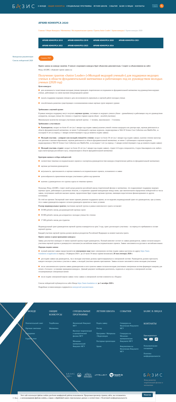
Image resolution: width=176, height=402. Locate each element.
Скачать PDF (46, 58)
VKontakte (146, 340)
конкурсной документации (82, 287)
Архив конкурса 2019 (78, 40)
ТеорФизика (54, 323)
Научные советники (33, 328)
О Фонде (42, 6)
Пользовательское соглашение (150, 347)
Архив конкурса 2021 (129, 40)
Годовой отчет (31, 339)
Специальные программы (79, 6)
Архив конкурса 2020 (103, 40)
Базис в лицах (126, 6)
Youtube (151, 340)
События (113, 6)
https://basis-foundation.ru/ (87, 283)
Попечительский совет (34, 323)
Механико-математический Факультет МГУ (79, 343)
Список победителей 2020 (23, 60)
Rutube (156, 340)
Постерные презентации (105, 341)
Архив (98, 346)
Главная (41, 31)
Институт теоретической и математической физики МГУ (82, 333)
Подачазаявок (155, 5)
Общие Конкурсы (56, 6)
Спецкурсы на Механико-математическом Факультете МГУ (126, 337)
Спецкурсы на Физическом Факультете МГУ (129, 325)
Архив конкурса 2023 (78, 45)
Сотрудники (30, 333)
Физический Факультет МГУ (82, 324)
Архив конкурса (118, 31)
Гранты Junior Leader (102, 31)
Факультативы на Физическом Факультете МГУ (129, 348)
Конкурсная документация (23, 57)
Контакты (139, 6)
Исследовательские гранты (82, 31)
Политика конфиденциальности (152, 355)
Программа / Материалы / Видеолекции (105, 335)
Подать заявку (101, 323)
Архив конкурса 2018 (52, 40)
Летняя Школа (100, 6)
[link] (79, 376)
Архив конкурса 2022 (52, 45)
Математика (65, 31)
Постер (99, 328)
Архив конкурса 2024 (103, 45)
